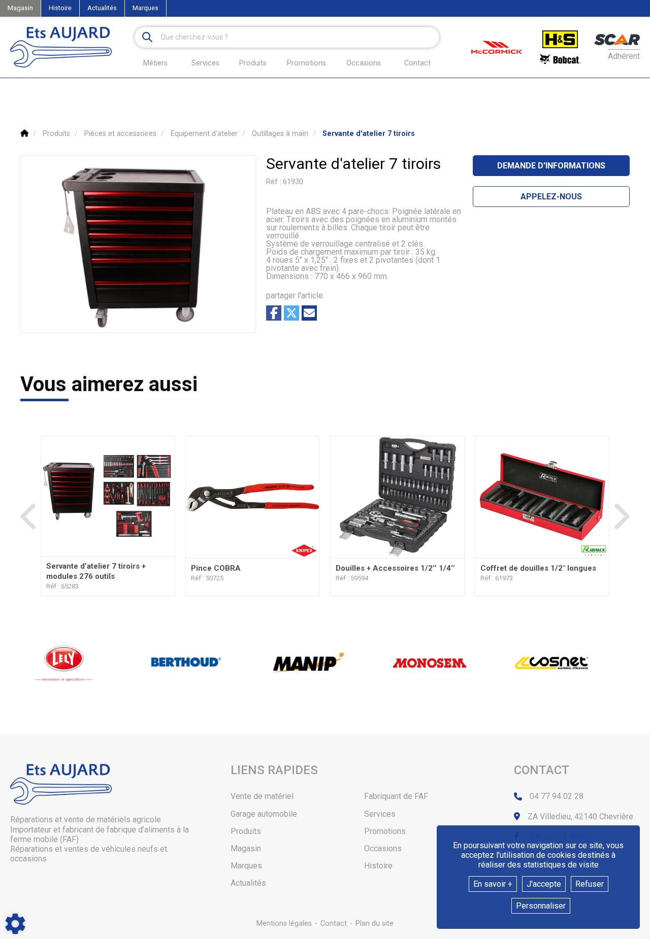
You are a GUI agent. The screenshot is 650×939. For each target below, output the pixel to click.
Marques (145, 8)
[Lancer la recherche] (147, 37)
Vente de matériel (262, 796)
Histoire (60, 8)
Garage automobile (264, 814)
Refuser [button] (589, 884)
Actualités (102, 8)
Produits (253, 63)
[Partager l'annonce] (309, 313)
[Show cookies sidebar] (15, 924)
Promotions (306, 63)
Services (380, 814)
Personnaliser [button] (541, 906)
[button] (368, 133)
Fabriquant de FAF (396, 796)
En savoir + (492, 884)
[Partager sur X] (291, 313)
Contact (417, 63)
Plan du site (374, 923)
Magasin (20, 8)
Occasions (363, 63)
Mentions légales (284, 923)
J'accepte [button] (544, 884)
